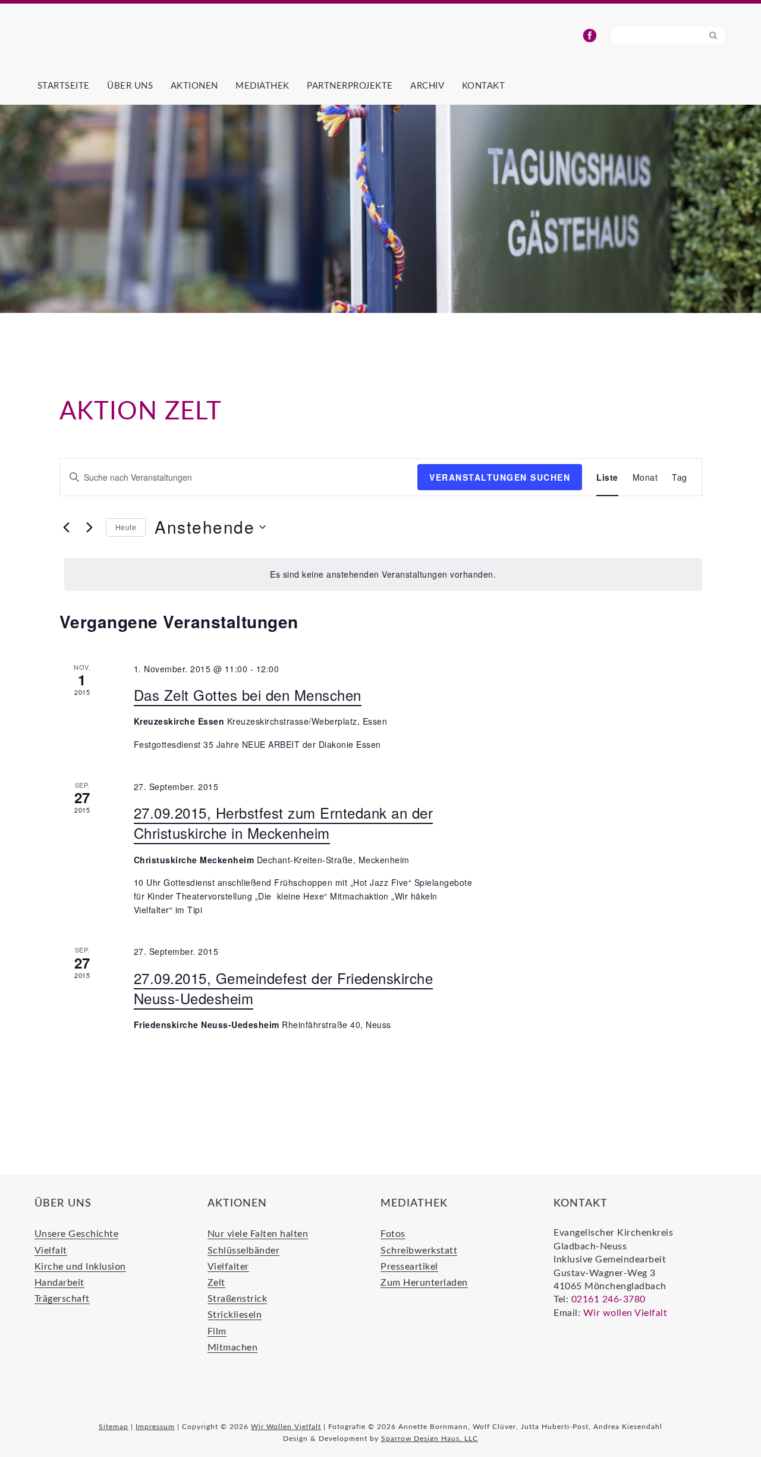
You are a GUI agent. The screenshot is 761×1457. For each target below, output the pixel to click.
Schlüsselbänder (243, 1250)
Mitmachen (232, 1347)
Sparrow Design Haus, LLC (429, 1438)
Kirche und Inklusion (80, 1266)
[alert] (383, 574)
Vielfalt (50, 1250)
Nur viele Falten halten (258, 1234)
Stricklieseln (234, 1315)
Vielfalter (228, 1266)
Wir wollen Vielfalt (625, 1313)
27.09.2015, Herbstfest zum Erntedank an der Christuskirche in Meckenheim (283, 822)
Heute (126, 527)
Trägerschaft (62, 1299)
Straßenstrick (237, 1299)
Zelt (216, 1282)
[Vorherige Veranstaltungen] (66, 527)
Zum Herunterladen (424, 1282)
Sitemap (113, 1426)
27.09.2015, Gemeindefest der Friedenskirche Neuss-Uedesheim (283, 987)
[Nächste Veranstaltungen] (90, 527)
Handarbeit (59, 1282)
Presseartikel (409, 1266)
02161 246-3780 (608, 1299)
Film (217, 1331)
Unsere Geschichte (76, 1234)
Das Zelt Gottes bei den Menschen (247, 694)
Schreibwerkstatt (418, 1250)
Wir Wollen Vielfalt (177, 42)
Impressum (155, 1426)
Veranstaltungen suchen (499, 477)
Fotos (392, 1234)
